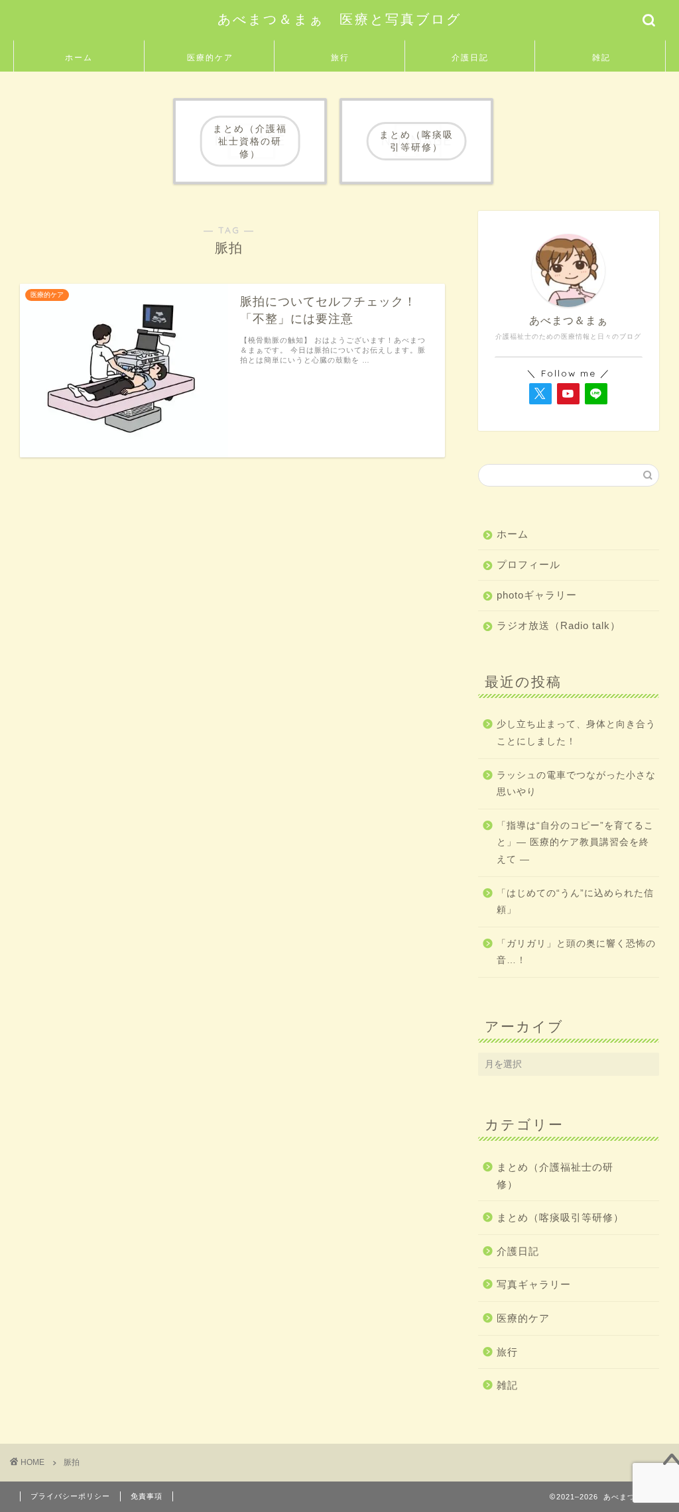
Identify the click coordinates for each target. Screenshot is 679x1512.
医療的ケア (210, 57)
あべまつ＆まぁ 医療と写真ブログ (339, 19)
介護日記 (470, 57)
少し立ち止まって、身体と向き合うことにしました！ (576, 732)
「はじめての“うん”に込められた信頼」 (575, 901)
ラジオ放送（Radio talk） (559, 625)
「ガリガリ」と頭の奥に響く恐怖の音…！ (576, 952)
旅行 (340, 57)
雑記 (601, 57)
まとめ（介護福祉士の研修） (555, 1175)
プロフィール (528, 564)
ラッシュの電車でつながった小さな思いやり (576, 783)
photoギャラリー (537, 595)
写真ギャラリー (534, 1284)
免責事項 (146, 1496)
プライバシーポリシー (70, 1496)
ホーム (79, 57)
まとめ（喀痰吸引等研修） (560, 1217)
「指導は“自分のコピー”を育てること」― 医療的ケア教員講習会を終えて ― (575, 842)
